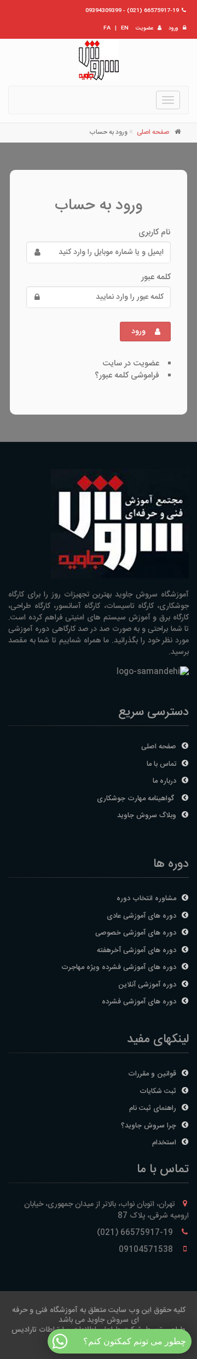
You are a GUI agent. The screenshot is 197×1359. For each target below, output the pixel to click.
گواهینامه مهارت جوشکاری (136, 799)
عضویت (144, 28)
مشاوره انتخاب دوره (146, 899)
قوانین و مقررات (152, 1074)
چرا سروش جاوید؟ (148, 1126)
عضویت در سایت (130, 363)
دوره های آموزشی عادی (141, 916)
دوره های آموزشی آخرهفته (136, 950)
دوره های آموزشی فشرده (139, 1002)
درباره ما (164, 781)
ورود (173, 28)
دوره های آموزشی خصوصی (135, 933)
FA (107, 28)
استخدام (164, 1143)
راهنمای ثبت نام (152, 1108)
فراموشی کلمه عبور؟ (127, 375)
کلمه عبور (156, 277)
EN (125, 28)
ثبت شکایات (158, 1091)
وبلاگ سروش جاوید (146, 816)
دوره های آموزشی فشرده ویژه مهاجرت (118, 967)
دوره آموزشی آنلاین (147, 985)
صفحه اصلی (153, 132)
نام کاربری (154, 233)
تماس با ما (161, 764)
